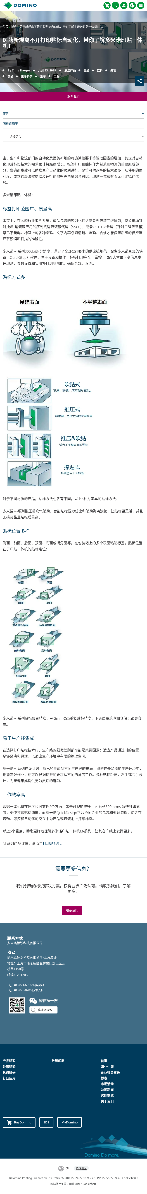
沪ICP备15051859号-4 (106, 1178)
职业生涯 (107, 1067)
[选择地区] (132, 5)
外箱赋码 (9, 1067)
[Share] (139, 81)
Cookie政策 (129, 1178)
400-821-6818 (23, 985)
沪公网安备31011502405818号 (70, 1178)
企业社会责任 (110, 1072)
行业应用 (9, 1078)
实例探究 (107, 1095)
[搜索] (115, 5)
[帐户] (123, 5)
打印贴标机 (52, 843)
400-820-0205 (23, 990)
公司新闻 (107, 1089)
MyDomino (69, 1122)
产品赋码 (9, 1061)
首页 (104, 1061)
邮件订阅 (74, 1184)
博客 (104, 1078)
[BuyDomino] (107, 5)
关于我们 (107, 1101)
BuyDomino (22, 1122)
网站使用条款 (58, 1184)
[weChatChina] (34, 1005)
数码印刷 (58, 1061)
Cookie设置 (89, 1184)
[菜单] (140, 5)
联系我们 (73, 97)
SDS (46, 1122)
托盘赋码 (9, 1072)
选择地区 (81, 1168)
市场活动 (107, 1084)
